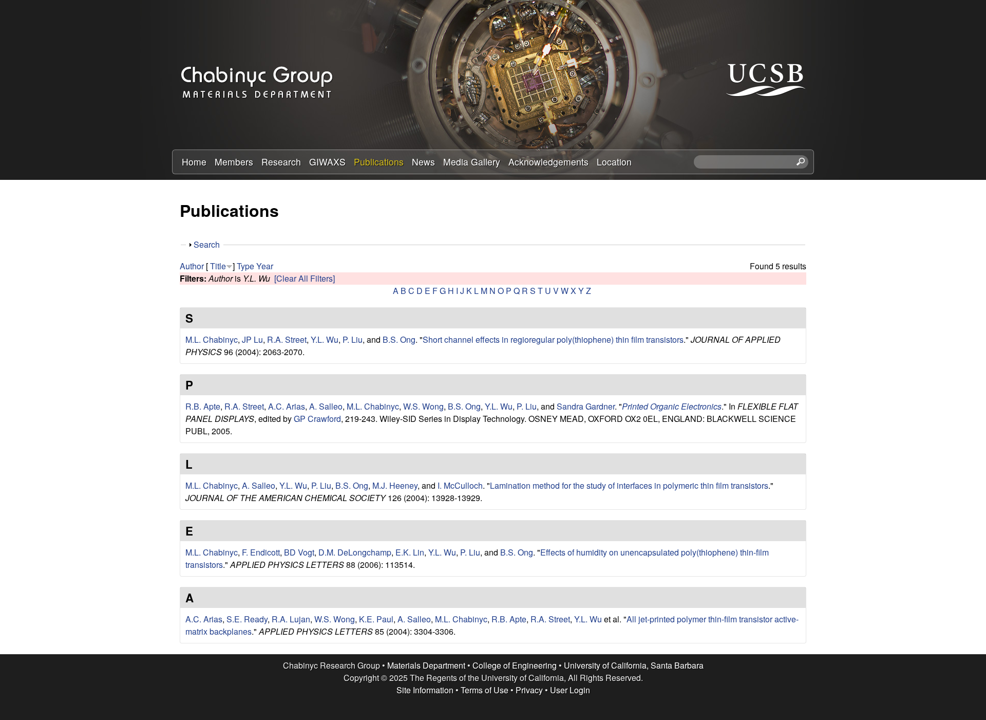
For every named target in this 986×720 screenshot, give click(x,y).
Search (207, 244)
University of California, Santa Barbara (634, 665)
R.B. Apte (202, 406)
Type (245, 266)
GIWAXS (327, 161)
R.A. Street (287, 339)
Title (218, 266)
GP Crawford (317, 418)
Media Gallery (471, 161)
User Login (570, 690)
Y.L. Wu (324, 339)
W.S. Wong (423, 406)
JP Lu (252, 339)
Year (264, 266)
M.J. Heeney (395, 485)
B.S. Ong (399, 339)
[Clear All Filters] (304, 278)
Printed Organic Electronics (672, 406)
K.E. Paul (376, 619)
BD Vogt (299, 552)
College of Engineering (514, 665)
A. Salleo (326, 406)
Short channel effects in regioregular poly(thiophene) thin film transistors (553, 339)
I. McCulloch (460, 485)
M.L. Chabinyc (211, 339)
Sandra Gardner (586, 406)
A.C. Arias (286, 406)
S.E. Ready (247, 619)
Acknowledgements (548, 161)
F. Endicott (261, 552)
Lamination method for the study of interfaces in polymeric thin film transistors (629, 485)
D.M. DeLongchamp (354, 552)
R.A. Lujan (291, 619)
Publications (379, 161)
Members (234, 161)
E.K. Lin (409, 552)
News (423, 161)
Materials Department (426, 665)
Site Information (424, 690)
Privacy (529, 690)
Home (194, 161)
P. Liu (353, 339)
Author (192, 266)
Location (614, 161)
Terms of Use (484, 690)
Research (281, 161)
